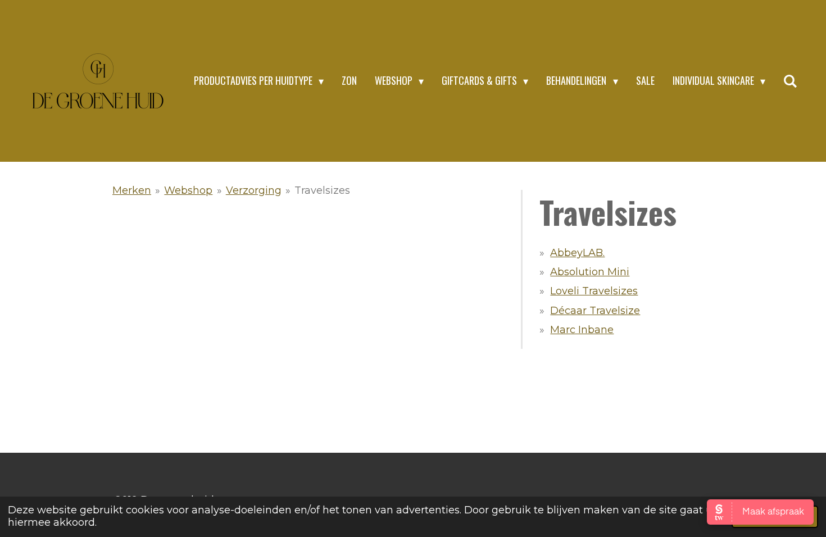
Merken (131, 190)
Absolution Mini (589, 272)
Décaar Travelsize (595, 310)
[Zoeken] (790, 81)
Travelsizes (322, 190)
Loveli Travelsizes (594, 291)
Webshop (188, 190)
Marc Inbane (582, 330)
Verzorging (254, 190)
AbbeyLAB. (577, 253)
